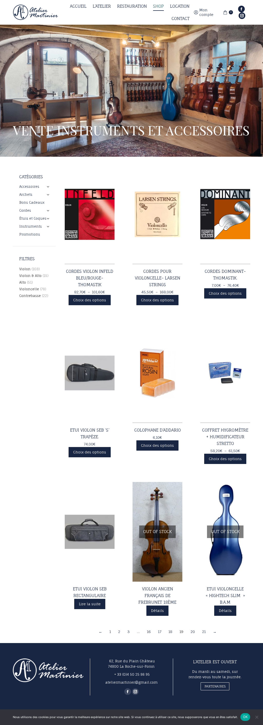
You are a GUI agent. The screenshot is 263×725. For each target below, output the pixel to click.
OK (245, 717)
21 (204, 631)
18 (170, 631)
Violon (25, 269)
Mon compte (206, 12)
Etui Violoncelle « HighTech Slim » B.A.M (225, 595)
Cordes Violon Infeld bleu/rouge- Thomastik (89, 278)
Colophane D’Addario (157, 430)
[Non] (256, 717)
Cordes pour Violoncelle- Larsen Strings (157, 278)
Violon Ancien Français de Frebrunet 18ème (157, 595)
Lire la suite (90, 604)
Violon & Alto (30, 276)
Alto (22, 282)
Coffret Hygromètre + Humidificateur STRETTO (225, 436)
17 (159, 631)
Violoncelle (29, 289)
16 (149, 631)
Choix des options (89, 300)
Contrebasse (30, 296)
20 (193, 631)
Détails (157, 610)
